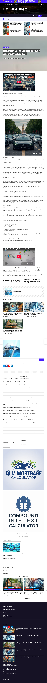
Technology (38, 587)
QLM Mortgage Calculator (7, 555)
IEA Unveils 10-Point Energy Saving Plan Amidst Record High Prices (37, 23)
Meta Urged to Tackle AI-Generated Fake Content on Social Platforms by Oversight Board (18, 438)
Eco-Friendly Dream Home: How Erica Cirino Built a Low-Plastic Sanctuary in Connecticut (16, 30)
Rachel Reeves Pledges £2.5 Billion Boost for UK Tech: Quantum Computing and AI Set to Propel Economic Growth (33, 593)
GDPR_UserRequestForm (7, 566)
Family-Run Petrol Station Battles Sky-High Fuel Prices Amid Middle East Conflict (17, 425)
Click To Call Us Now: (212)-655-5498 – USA (9, 673)
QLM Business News (15, 9)
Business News (11, 587)
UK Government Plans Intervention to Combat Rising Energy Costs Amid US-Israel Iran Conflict (19, 413)
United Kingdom (13, 589)
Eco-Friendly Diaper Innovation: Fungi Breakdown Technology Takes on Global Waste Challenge (19, 422)
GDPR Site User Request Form (8, 567)
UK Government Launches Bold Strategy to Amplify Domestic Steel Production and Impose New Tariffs (21, 390)
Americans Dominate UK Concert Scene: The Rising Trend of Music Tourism (16, 416)
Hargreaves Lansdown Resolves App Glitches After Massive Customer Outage (21, 1)
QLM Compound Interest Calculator (9, 558)
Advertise (4, 561)
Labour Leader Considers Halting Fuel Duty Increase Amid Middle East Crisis (16, 435)
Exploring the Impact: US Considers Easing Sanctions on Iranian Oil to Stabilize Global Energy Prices (37, 30)
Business (6, 587)
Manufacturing (7, 589)
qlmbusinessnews (23, 58)
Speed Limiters (11, 157)
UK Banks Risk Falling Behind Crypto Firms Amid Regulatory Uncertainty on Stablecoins (18, 410)
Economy (16, 587)
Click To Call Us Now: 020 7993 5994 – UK (9, 669)
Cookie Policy (5, 573)
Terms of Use (5, 570)
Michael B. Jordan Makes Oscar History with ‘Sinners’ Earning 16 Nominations (16, 407)
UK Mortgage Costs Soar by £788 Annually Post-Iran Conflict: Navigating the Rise (17, 400)
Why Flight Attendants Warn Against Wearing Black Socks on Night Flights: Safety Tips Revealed (20, 419)
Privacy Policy (5, 564)
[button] (1, 590)
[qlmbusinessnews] (8, 291)
